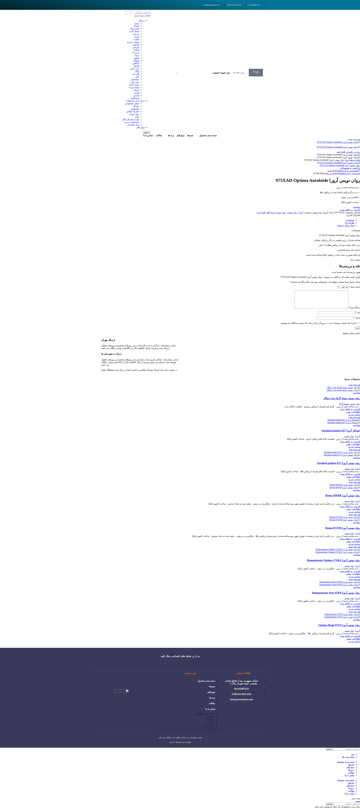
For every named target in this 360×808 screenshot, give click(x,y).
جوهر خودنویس (132, 103)
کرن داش (134, 68)
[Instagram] (98, 5)
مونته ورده (134, 87)
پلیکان (136, 50)
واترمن (136, 95)
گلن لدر (135, 74)
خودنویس (135, 108)
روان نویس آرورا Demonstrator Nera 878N (336, 592)
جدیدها (212, 686)
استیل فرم (134, 31)
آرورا (137, 23)
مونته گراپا (134, 84)
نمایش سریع (354, 414)
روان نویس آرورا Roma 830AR (342, 495)
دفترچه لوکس (132, 111)
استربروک (134, 28)
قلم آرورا (261, 212)
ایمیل (357, 317)
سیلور (136, 58)
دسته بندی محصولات (135, 100)
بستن (357, 801)
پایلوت (136, 39)
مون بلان (135, 82)
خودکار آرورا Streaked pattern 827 (340, 430)
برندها (142, 20)
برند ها (212, 697)
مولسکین (134, 79)
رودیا (137, 55)
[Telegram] (110, 5)
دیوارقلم (211, 692)
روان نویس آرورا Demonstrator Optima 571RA (333, 560)
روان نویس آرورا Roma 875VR (342, 527)
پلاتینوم (136, 44)
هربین (136, 92)
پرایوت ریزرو (133, 42)
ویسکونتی (134, 98)
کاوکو (136, 66)
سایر (137, 116)
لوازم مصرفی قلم (130, 119)
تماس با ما (210, 709)
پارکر (136, 36)
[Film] (102, 5)
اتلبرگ (136, 26)
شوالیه (136, 60)
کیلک (137, 71)
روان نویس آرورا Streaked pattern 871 (338, 463)
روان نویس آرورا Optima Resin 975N (339, 625)
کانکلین (135, 63)
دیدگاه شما (354, 307)
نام (358, 312)
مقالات (212, 703)
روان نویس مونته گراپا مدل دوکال (341, 398)
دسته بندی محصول (206, 681)
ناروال (136, 90)
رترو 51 (135, 52)
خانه (358, 160)
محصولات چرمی (131, 122)
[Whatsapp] (106, 5)
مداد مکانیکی (133, 124)
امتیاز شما (354, 287)
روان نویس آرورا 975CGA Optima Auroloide (340, 165)
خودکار (136, 106)
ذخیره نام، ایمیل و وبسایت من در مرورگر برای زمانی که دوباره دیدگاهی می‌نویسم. (319, 323)
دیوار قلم (141, 127)
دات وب (172, 742)
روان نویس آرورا (278, 212)
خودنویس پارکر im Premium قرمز (344, 173)
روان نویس (134, 114)
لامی (137, 76)
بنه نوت (135, 34)
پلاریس (136, 47)
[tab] (177, 220)
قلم (268, 212)
